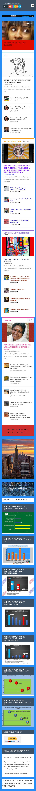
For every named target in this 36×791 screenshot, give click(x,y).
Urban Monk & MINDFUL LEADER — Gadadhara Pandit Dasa (19, 392)
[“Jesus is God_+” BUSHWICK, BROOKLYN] (6, 221)
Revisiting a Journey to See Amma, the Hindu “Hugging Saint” (17, 347)
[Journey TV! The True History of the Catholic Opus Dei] (6, 129)
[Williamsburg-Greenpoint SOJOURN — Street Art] (6, 188)
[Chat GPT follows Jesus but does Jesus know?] (6, 299)
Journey (13, 406)
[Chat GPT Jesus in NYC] (6, 290)
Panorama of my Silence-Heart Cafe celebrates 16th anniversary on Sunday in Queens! (21, 379)
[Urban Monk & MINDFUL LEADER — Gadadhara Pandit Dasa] (6, 391)
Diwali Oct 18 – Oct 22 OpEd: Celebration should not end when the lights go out (21, 366)
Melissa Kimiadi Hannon (11, 351)
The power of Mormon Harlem (15, 44)
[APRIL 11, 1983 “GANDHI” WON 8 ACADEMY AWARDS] (6, 403)
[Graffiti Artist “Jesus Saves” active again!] (6, 210)
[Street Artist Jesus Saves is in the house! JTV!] (18, 67)
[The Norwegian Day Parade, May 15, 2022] (6, 199)
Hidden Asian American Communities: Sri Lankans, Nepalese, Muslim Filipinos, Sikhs (20, 415)
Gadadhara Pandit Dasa (16, 395)
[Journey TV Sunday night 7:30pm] (6, 98)
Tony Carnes (14, 383)
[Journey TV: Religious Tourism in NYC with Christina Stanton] (6, 107)
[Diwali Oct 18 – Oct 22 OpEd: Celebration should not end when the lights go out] (6, 365)
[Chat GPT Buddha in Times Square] (18, 246)
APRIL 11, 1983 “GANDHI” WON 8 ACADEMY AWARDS (21, 404)
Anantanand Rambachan (17, 370)
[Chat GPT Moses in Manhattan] (6, 310)
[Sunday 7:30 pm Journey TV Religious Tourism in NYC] (6, 118)
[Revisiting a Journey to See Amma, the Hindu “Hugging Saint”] (18, 332)
